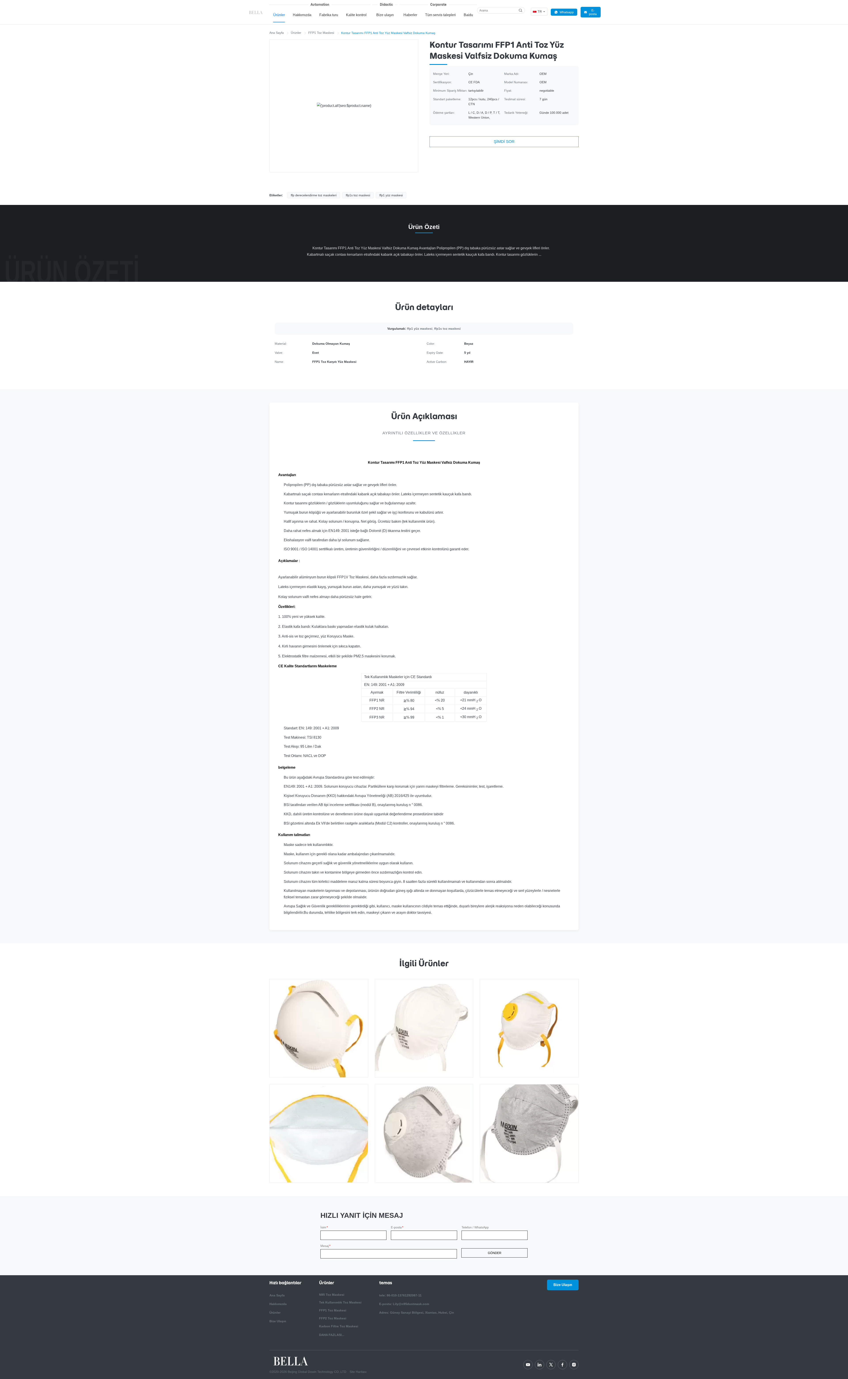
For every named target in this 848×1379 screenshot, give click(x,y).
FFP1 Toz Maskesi (321, 32)
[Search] (520, 10)
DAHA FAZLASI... (331, 1335)
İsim (324, 1227)
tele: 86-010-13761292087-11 (400, 1295)
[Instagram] (574, 1364)
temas (385, 1282)
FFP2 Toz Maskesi (332, 1318)
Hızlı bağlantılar (285, 1282)
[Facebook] (562, 1364)
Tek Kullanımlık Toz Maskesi (340, 1302)
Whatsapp (567, 12)
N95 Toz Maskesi (331, 1294)
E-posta (593, 12)
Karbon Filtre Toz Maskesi (338, 1326)
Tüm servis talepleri (440, 15)
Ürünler (279, 15)
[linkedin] (539, 1364)
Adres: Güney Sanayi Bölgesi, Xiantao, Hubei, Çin (416, 1312)
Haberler (410, 15)
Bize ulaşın (385, 15)
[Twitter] (551, 1364)
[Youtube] (528, 1364)
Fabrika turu (328, 15)
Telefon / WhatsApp (475, 1227)
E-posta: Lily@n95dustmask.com (404, 1304)
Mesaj (325, 1245)
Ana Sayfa (276, 32)
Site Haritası (358, 1371)
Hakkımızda (302, 15)
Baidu (468, 15)
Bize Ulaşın (277, 1321)
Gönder (494, 1253)
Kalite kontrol (356, 15)
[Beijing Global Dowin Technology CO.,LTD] (256, 12)
